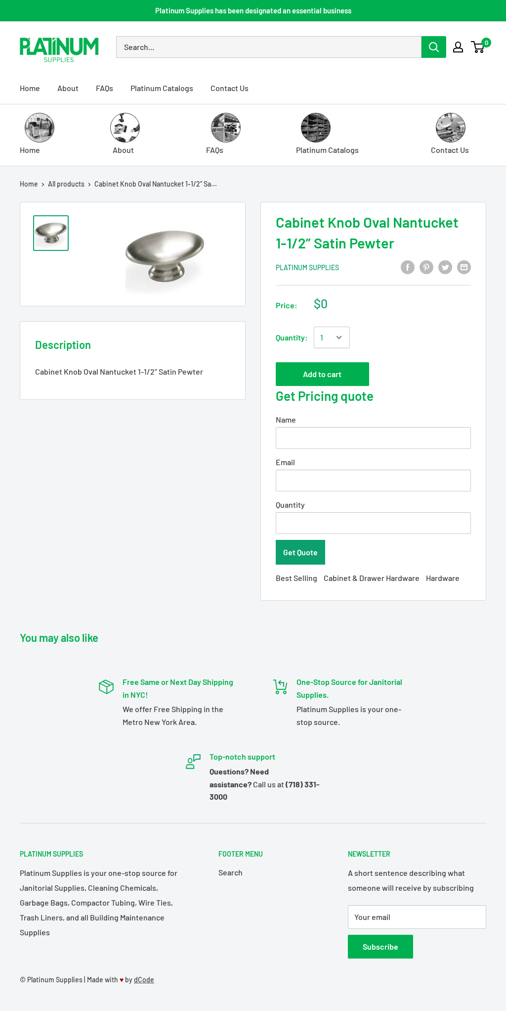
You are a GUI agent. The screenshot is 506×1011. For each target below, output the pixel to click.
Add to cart (322, 374)
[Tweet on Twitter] (445, 266)
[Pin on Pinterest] (426, 266)
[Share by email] (464, 266)
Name (286, 419)
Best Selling (296, 577)
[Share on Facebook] (408, 266)
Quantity (290, 504)
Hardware (443, 577)
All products (66, 184)
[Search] (434, 47)
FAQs (104, 88)
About (68, 88)
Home (30, 88)
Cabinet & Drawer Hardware (372, 577)
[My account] (458, 47)
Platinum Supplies (307, 267)
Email (285, 462)
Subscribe (380, 946)
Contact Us (230, 88)
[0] (478, 47)
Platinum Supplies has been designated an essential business (253, 10)
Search (230, 872)
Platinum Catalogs (161, 88)
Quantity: (292, 337)
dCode (144, 979)
